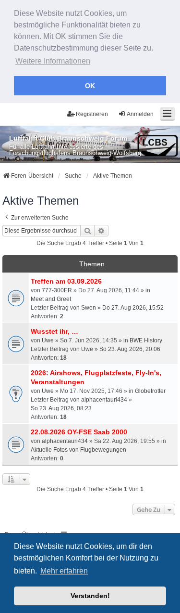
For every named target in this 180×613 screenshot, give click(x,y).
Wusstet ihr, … (54, 331)
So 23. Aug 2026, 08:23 (61, 408)
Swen (88, 307)
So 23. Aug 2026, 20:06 (129, 349)
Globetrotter (150, 391)
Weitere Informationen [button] (52, 61)
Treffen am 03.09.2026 (66, 281)
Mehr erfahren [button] (64, 571)
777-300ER (57, 290)
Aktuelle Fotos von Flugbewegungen (78, 449)
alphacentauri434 (104, 399)
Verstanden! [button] (90, 596)
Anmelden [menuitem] (140, 114)
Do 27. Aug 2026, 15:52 (133, 307)
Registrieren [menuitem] (92, 114)
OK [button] (90, 86)
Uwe (48, 340)
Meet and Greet (51, 299)
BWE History (146, 340)
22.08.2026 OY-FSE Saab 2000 (79, 432)
